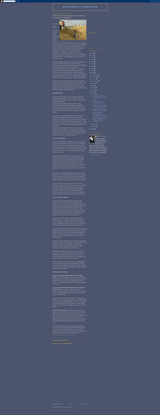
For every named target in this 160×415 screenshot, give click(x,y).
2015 (92, 64)
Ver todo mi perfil (94, 154)
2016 (92, 61)
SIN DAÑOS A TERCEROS (80, 7)
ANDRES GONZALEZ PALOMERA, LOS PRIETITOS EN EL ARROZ (99, 114)
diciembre (94, 74)
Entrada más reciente (57, 404)
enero (93, 126)
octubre (94, 79)
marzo (94, 94)
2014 (92, 66)
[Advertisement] (65, 391)
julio (93, 85)
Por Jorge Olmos (102, 136)
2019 (92, 57)
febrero (94, 124)
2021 (92, 53)
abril (93, 92)
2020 (92, 55)
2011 (92, 72)
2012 (92, 70)
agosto (94, 83)
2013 (92, 68)
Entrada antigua (83, 404)
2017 (92, 59)
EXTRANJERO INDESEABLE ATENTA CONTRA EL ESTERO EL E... (99, 120)
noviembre (95, 76)
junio (93, 87)
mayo (93, 89)
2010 (92, 129)
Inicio (71, 404)
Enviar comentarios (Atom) (66, 407)
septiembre (95, 81)
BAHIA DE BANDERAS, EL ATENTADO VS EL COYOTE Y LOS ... (99, 97)
